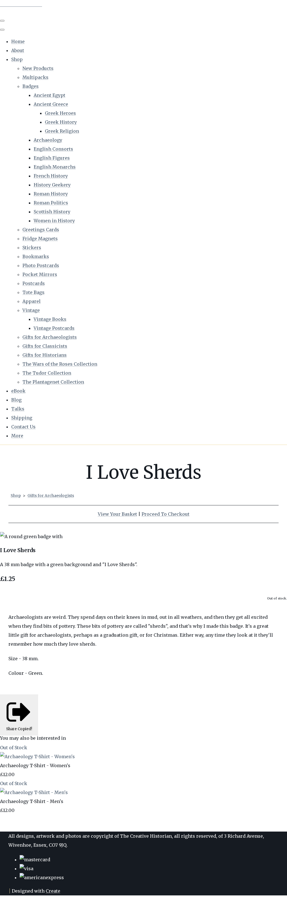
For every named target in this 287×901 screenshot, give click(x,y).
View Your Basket (117, 514)
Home (18, 41)
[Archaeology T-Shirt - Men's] (34, 792)
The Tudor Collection (46, 373)
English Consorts (53, 149)
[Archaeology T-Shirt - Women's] (37, 756)
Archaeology (48, 140)
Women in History (54, 220)
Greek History (61, 122)
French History (51, 176)
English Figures (52, 158)
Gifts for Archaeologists (49, 337)
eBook (18, 391)
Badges (30, 86)
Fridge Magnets (40, 238)
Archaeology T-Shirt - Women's (35, 765)
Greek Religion (62, 131)
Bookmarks (35, 256)
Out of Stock (13, 747)
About (17, 50)
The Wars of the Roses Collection (59, 364)
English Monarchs (55, 167)
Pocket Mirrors (39, 274)
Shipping (21, 418)
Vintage (31, 310)
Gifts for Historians (44, 355)
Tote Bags (33, 292)
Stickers (31, 247)
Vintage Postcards (54, 328)
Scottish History (52, 211)
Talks (17, 409)
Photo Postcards (40, 265)
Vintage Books (50, 319)
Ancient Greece (51, 104)
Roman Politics (51, 203)
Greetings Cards (40, 229)
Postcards (33, 283)
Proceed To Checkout (165, 514)
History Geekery (52, 185)
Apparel (31, 301)
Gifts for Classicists (44, 346)
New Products (38, 68)
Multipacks (35, 77)
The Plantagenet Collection (53, 382)
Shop (17, 59)
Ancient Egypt (49, 95)
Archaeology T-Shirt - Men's (31, 801)
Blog (16, 400)
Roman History (51, 194)
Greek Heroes (60, 113)
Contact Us (23, 427)
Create (53, 891)
